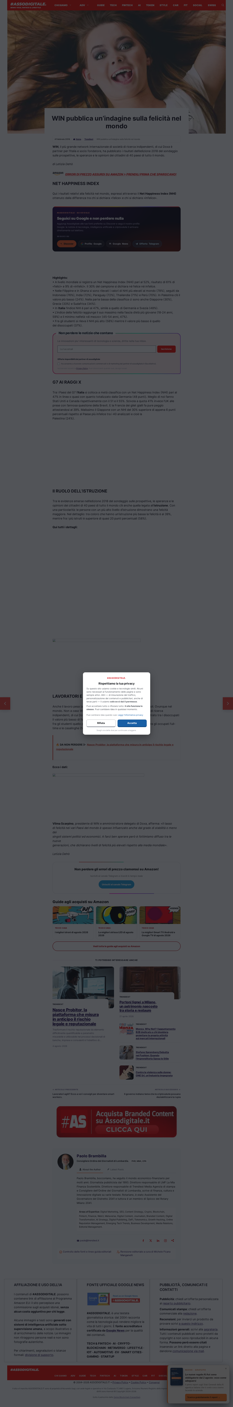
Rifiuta (101, 723)
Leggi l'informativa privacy (130, 715)
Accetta (132, 723)
